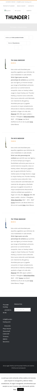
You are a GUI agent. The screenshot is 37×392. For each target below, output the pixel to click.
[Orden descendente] (31, 37)
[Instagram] (6, 349)
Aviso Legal (6, 365)
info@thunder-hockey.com (23, 2)
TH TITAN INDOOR (18, 219)
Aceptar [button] (20, 389)
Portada (13, 27)
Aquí (14, 389)
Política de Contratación (19, 368)
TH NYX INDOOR (17, 138)
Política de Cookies (28, 365)
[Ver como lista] (20, 47)
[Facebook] (3, 349)
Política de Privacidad (16, 365)
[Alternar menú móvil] (33, 21)
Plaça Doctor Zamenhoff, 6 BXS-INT (7, 331)
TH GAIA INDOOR (18, 60)
